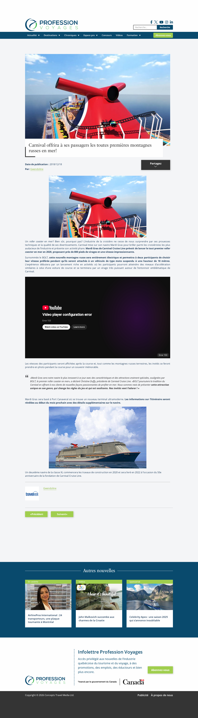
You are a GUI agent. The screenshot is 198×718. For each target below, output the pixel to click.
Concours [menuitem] (107, 35)
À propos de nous (162, 695)
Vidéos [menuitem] (119, 35)
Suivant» (62, 514)
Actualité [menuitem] (32, 35)
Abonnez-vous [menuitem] (163, 35)
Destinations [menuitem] (50, 35)
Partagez (155, 163)
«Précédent (36, 514)
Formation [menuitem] (132, 35)
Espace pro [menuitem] (89, 35)
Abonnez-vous (160, 670)
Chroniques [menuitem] (70, 35)
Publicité (143, 695)
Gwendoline (36, 169)
